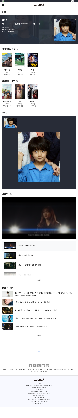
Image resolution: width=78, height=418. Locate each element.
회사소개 (12, 369)
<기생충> (5, 31)
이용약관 (70, 369)
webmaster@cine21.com (41, 401)
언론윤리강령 (34, 371)
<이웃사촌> (5, 29)
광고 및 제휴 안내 (20, 369)
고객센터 (29, 369)
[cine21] (39, 5)
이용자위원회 (43, 371)
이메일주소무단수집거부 (60, 369)
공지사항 (5, 369)
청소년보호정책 (48, 369)
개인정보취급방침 (37, 369)
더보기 (39, 280)
